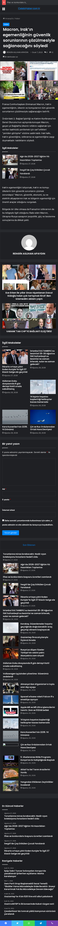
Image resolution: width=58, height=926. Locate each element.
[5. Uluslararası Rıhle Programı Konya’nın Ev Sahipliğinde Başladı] (10, 761)
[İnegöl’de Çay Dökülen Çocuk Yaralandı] (10, 173)
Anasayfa (9, 18)
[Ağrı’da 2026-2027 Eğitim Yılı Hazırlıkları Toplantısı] (10, 160)
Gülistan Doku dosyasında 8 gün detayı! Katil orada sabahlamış (12, 385)
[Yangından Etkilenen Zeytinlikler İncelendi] (10, 786)
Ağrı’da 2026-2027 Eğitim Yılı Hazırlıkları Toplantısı (35, 566)
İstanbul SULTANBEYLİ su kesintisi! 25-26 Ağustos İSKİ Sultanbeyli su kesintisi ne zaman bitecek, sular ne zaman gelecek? (42, 357)
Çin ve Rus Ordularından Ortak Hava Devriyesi (42, 428)
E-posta (6, 499)
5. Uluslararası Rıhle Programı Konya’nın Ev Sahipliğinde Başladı (38, 758)
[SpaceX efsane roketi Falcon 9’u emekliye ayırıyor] (10, 699)
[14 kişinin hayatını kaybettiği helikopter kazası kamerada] (43, 387)
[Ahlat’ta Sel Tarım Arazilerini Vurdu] (10, 773)
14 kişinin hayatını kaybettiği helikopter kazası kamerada (41, 399)
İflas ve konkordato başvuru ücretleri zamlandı (27, 2)
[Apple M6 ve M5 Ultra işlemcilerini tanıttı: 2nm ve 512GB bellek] (10, 711)
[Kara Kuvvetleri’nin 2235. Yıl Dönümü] (15, 417)
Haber (17, 18)
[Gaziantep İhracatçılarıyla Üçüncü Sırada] (10, 641)
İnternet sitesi (8, 510)
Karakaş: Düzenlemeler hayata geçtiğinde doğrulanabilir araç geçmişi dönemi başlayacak (36, 626)
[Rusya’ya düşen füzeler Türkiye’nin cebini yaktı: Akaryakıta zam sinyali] (10, 653)
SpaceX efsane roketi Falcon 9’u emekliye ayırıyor (37, 698)
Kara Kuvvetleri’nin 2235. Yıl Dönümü (15, 428)
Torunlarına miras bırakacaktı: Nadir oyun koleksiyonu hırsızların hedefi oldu (24, 555)
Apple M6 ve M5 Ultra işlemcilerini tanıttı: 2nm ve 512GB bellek (38, 709)
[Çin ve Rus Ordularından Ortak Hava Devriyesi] (43, 417)
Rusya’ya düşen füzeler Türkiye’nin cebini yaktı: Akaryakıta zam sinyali (33, 652)
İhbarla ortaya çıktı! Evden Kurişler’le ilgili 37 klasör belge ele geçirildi (14, 369)
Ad (4, 489)
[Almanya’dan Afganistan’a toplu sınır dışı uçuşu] (10, 688)
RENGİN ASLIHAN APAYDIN (17, 52)
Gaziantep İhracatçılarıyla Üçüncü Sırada (34, 639)
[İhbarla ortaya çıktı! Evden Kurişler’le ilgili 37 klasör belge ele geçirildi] (15, 357)
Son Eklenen (29, 545)
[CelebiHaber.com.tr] (29, 8)
